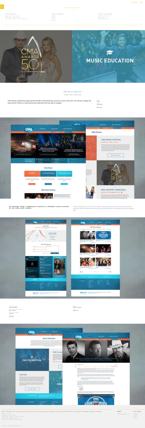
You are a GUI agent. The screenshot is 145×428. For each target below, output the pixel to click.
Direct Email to (101, 17)
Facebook (54, 17)
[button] (137, 2)
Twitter (53, 18)
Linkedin (54, 20)
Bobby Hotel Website (6, 413)
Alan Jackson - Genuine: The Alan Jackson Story (16, 18)
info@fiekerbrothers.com (103, 18)
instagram (135, 413)
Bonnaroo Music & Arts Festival (12, 17)
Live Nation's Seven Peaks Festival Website (12, 419)
